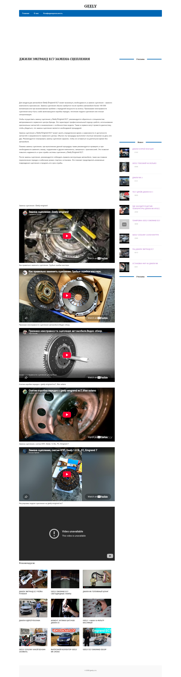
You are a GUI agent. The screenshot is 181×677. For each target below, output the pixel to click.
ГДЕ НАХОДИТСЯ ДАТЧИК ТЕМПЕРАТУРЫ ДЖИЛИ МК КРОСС (146, 207)
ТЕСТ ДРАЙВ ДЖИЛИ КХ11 (142, 192)
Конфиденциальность (53, 13)
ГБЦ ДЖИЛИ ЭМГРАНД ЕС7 (143, 249)
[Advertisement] (90, 35)
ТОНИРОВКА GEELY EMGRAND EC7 (146, 220)
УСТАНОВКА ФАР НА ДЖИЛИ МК (145, 263)
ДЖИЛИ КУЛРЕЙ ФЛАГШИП (143, 149)
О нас (36, 13)
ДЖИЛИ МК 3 (137, 177)
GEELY (90, 6)
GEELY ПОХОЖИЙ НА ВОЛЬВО (144, 163)
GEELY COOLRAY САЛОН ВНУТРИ (145, 235)
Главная (25, 13)
